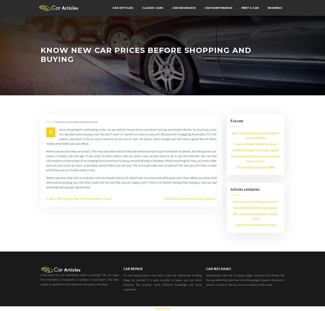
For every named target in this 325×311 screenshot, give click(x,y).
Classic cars (152, 8)
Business (275, 8)
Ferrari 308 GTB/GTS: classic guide (255, 208)
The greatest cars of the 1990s (255, 167)
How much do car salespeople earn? (256, 202)
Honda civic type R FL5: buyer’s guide (256, 150)
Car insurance (184, 8)
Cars (52, 122)
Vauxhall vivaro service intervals (255, 225)
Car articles (122, 8)
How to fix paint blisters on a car (255, 144)
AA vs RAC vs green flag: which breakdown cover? (81, 199)
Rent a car (250, 8)
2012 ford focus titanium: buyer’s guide (188, 199)
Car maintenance (218, 8)
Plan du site (162, 308)
